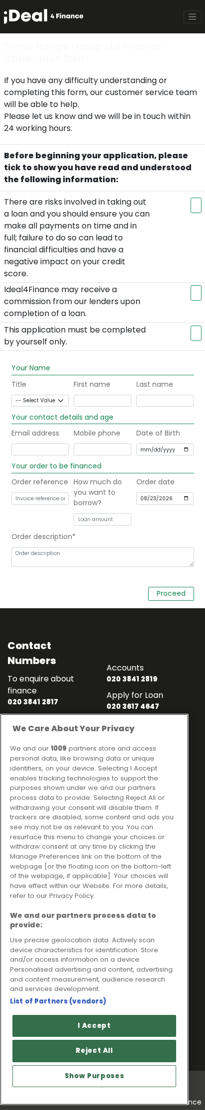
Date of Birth (158, 433)
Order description (41, 537)
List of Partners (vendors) (58, 1001)
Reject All (94, 1050)
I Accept (94, 1025)
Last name (154, 384)
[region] (94, 909)
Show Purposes (94, 1076)
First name (92, 384)
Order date (155, 482)
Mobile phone (97, 433)
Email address (35, 433)
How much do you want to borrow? (98, 492)
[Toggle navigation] (193, 16)
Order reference (39, 482)
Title (18, 384)
